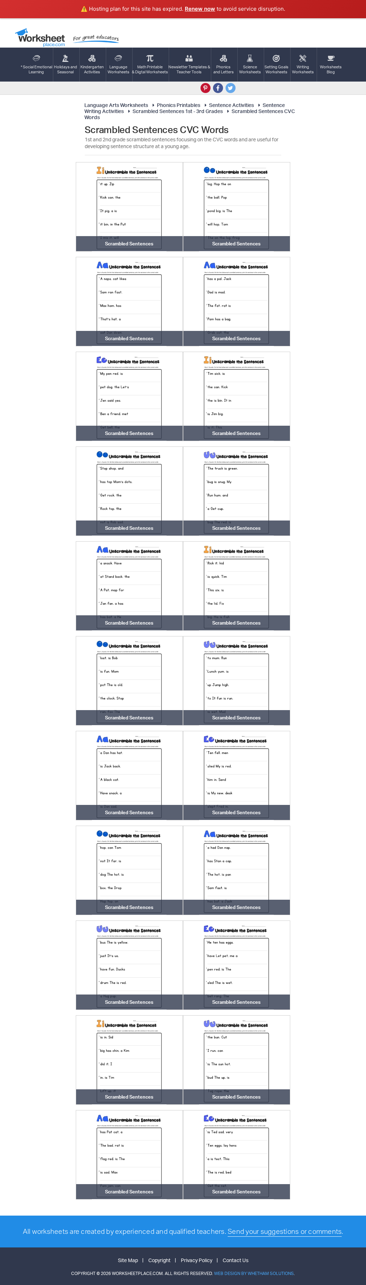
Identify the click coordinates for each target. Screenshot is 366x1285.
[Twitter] (231, 88)
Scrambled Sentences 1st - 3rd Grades (178, 111)
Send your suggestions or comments (285, 1231)
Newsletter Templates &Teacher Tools (189, 69)
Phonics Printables (178, 105)
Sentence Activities (231, 105)
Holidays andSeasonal (65, 69)
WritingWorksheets (303, 69)
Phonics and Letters (223, 69)
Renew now (200, 8)
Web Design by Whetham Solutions (254, 1273)
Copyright (159, 1260)
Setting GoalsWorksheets (276, 69)
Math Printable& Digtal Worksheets (150, 69)
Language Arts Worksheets (116, 105)
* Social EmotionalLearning (36, 69)
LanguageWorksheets (118, 69)
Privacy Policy (196, 1260)
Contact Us (235, 1260)
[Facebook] (218, 88)
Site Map (128, 1260)
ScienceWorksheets (250, 69)
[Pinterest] (206, 88)
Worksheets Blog (331, 69)
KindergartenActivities (92, 69)
